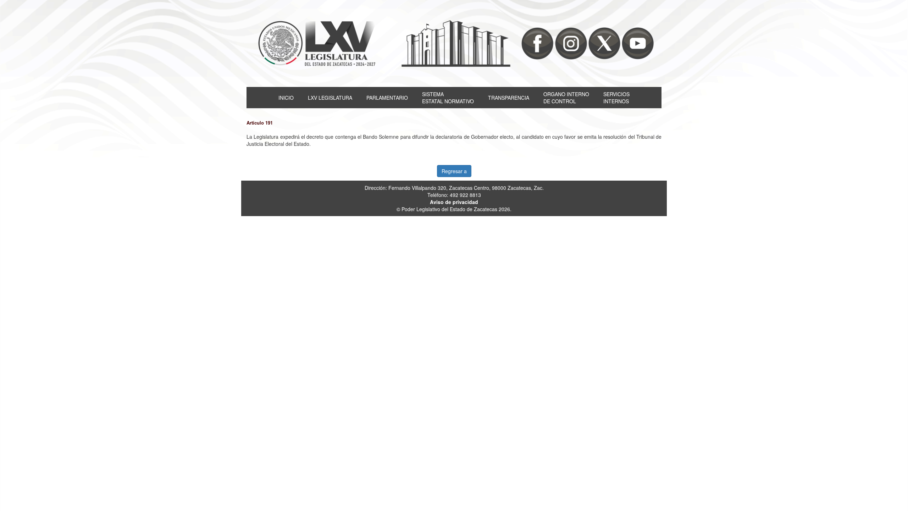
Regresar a (454, 171)
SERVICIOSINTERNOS (616, 97)
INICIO (286, 97)
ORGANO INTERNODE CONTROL (566, 97)
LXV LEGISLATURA (330, 97)
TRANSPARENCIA (508, 97)
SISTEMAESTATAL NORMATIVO (448, 97)
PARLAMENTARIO (387, 97)
